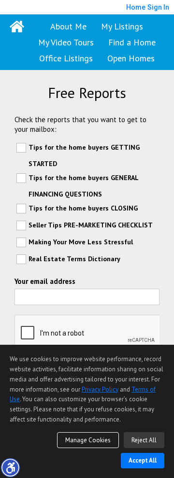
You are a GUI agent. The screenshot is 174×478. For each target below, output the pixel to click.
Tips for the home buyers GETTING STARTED (84, 155)
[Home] (17, 26)
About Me (68, 26)
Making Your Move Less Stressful (81, 242)
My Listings (122, 26)
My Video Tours (66, 42)
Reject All (144, 440)
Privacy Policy (100, 389)
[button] (10, 467)
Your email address (44, 281)
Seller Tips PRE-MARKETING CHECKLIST (91, 225)
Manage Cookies (88, 440)
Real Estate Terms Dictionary (74, 258)
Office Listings (66, 58)
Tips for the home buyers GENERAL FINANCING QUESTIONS (83, 185)
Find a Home (132, 42)
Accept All (143, 460)
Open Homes (131, 58)
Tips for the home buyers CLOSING (83, 208)
